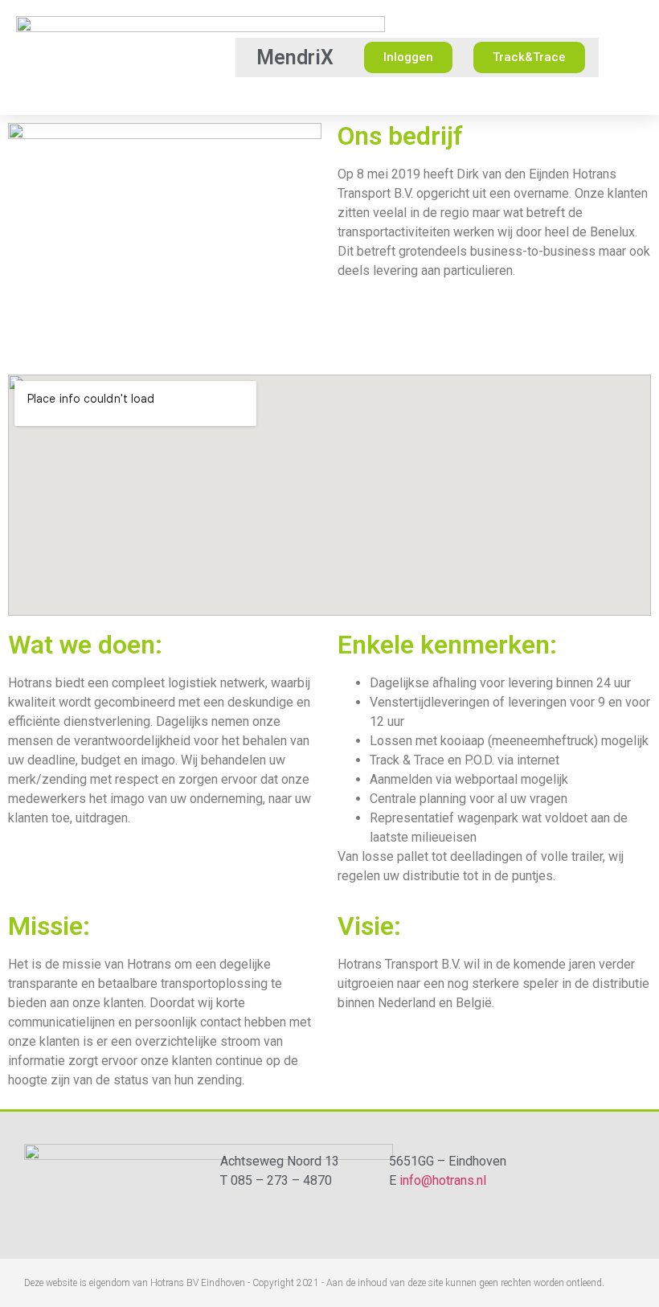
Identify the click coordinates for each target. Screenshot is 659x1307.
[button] (220, 57)
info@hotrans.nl (442, 1180)
